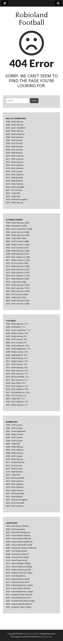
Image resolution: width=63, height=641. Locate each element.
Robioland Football (31, 19)
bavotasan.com (45, 636)
